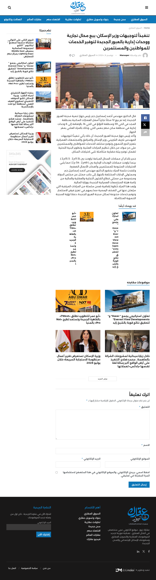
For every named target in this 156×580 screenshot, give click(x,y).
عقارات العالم (34, 19)
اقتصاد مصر (53, 19)
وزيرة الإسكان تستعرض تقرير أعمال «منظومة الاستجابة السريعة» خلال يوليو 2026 (78, 359)
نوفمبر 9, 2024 (105, 55)
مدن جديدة (120, 19)
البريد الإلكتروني (91, 458)
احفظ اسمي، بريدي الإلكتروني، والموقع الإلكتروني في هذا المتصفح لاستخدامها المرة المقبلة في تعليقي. (106, 474)
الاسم (145, 445)
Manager (124, 55)
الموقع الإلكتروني (140, 458)
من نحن (46, 568)
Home (147, 28)
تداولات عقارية (73, 19)
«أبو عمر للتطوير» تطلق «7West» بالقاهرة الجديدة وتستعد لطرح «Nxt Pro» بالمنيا (72, 238)
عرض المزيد (102, 379)
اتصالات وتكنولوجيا (11, 19)
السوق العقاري (139, 19)
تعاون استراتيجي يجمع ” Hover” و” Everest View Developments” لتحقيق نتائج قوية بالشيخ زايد (115, 240)
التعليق (144, 406)
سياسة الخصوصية (29, 568)
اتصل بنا (12, 568)
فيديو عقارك (93, 539)
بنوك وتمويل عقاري (97, 19)
